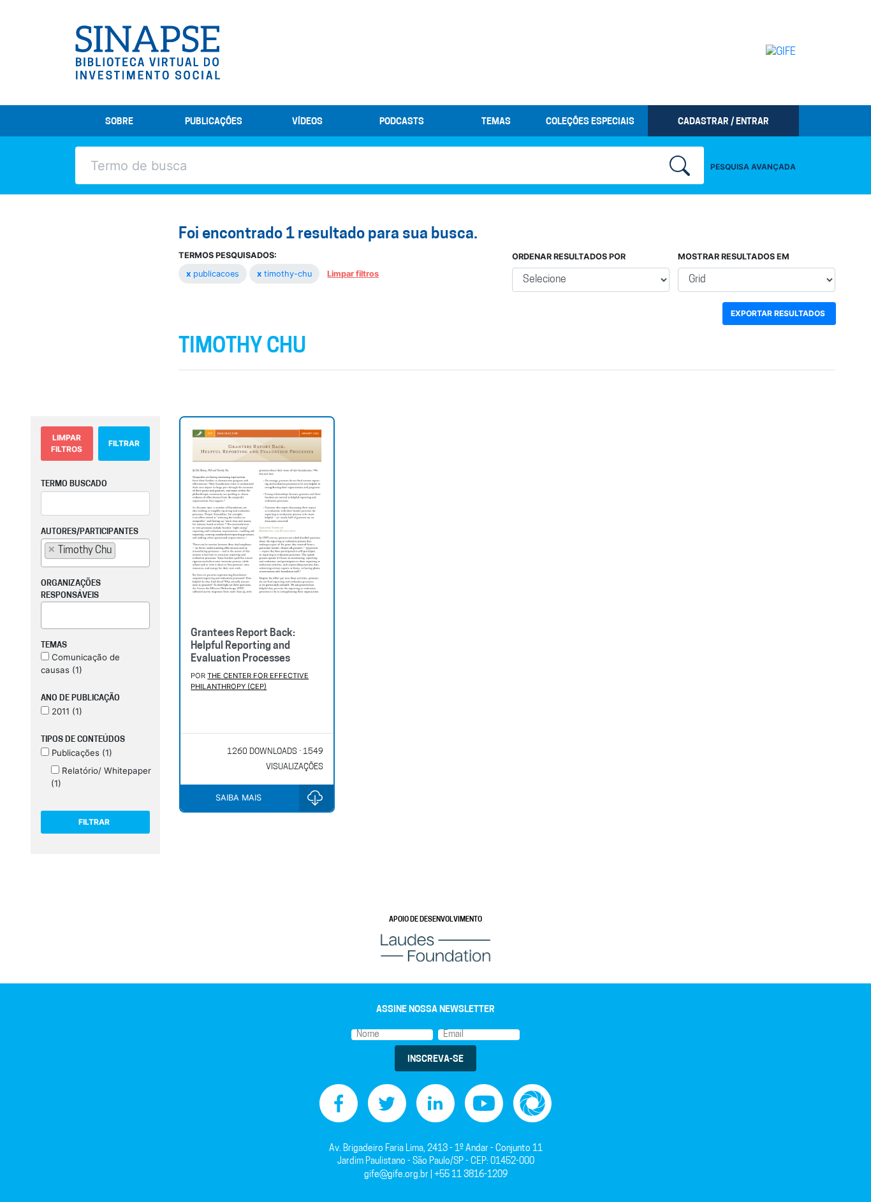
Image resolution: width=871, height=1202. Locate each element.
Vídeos (307, 122)
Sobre (119, 122)
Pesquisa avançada (753, 166)
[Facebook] (338, 1103)
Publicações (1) (80, 753)
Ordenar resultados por (569, 256)
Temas (496, 122)
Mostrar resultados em (733, 256)
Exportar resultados (778, 313)
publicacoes (214, 274)
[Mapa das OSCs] (532, 1103)
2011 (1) (65, 711)
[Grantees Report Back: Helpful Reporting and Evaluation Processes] (256, 517)
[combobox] (95, 553)
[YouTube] (484, 1103)
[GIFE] (754, 52)
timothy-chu (285, 274)
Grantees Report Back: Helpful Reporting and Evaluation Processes (243, 646)
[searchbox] (122, 550)
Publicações (213, 122)
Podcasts (401, 122)
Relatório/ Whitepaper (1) (101, 776)
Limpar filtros (353, 274)
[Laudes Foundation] (435, 947)
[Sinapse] (147, 53)
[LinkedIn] (435, 1103)
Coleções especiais (590, 122)
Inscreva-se (435, 1059)
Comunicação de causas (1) (80, 663)
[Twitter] (387, 1103)
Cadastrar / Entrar (723, 122)
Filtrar (124, 443)
